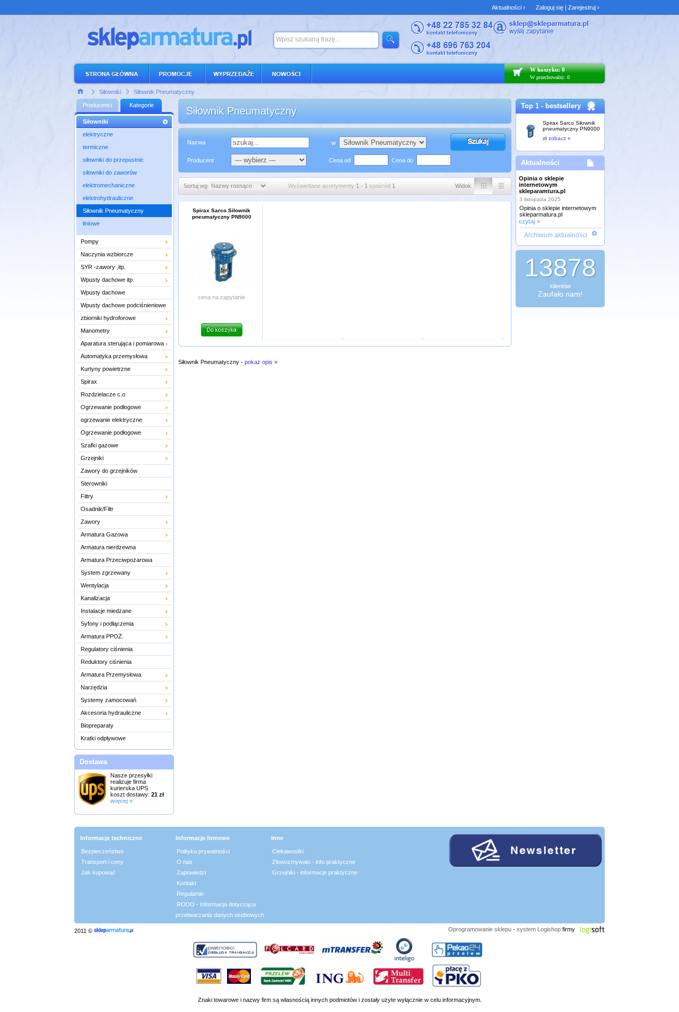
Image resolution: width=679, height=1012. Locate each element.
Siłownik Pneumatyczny (164, 92)
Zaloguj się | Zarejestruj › (567, 7)
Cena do (402, 160)
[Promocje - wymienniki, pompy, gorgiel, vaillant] (177, 73)
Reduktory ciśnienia (106, 662)
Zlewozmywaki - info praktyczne (313, 862)
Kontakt (186, 883)
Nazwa (196, 142)
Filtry (87, 496)
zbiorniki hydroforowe (108, 318)
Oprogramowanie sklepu (479, 929)
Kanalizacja (95, 598)
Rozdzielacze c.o (103, 394)
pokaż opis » (261, 362)
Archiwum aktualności (555, 235)
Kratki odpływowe (103, 738)
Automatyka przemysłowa (114, 356)
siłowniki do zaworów (110, 172)
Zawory (90, 521)
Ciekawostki (287, 851)
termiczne (95, 147)
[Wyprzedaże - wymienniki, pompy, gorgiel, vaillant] (233, 73)
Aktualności (540, 163)
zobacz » (560, 138)
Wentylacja (95, 585)
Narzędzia (94, 687)
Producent (200, 160)
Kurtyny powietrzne (105, 369)
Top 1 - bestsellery (551, 106)
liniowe (91, 223)
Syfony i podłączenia (107, 623)
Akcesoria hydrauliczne (111, 713)
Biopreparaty (97, 725)
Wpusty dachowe (103, 292)
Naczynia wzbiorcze (107, 254)
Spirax (89, 381)
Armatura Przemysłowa (111, 674)
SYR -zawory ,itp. (103, 267)
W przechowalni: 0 (550, 77)
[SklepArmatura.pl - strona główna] (115, 73)
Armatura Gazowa (104, 534)
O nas (185, 862)
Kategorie (141, 105)
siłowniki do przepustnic (113, 160)
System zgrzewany (105, 572)
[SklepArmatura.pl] (113, 931)
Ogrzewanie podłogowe (111, 407)
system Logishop (539, 929)
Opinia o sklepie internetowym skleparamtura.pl (542, 184)
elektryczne (98, 134)
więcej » (121, 801)
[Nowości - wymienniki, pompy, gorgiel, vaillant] (287, 73)
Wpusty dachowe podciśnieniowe (123, 305)
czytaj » (529, 221)
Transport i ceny (102, 862)
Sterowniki (94, 483)
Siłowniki (110, 92)
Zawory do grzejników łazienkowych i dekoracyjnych (119, 472)
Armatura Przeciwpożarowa (116, 560)
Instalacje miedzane (106, 611)
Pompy (90, 241)
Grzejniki (92, 458)
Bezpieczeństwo (102, 851)
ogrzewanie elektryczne (111, 420)
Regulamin (190, 893)
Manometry (95, 330)
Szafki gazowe (99, 445)
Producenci (97, 105)
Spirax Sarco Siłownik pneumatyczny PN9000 (571, 126)
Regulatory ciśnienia (107, 649)
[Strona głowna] (80, 91)
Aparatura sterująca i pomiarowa (122, 343)
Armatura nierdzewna (108, 547)
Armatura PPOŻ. (102, 636)
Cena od (340, 160)
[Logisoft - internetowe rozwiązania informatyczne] (592, 929)
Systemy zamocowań (108, 700)
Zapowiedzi (191, 872)
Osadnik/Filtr (97, 509)
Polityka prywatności (203, 851)
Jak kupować (98, 872)
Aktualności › (508, 7)
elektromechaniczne (109, 185)
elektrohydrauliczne (108, 198)
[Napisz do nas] (541, 33)
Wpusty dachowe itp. (107, 279)
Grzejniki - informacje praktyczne (315, 872)
